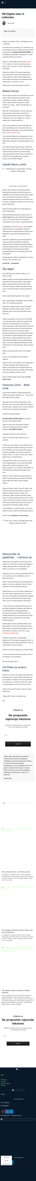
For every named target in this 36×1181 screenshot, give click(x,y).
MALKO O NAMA (5, 1083)
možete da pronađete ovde (10, 633)
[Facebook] (7, 1112)
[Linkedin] (11, 1112)
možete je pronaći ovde (13, 132)
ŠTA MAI (3, 1085)
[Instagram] (3, 1112)
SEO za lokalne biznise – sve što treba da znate (16, 872)
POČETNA (3, 1079)
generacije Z (20, 226)
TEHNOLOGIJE (6, 1164)
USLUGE (3, 1081)
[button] (34, 3)
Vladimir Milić (8, 778)
